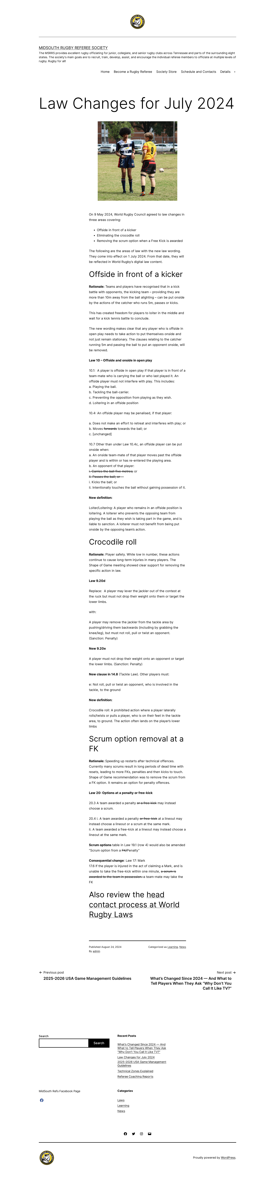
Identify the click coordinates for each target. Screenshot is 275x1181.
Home (105, 72)
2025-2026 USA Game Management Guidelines (141, 1063)
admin (96, 951)
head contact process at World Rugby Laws (134, 904)
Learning (173, 946)
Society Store (166, 72)
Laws (120, 1100)
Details (225, 72)
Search (44, 1036)
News (182, 946)
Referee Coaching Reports (135, 1076)
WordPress (228, 1157)
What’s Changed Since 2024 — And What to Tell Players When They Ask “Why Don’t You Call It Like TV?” (141, 1048)
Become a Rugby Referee (133, 72)
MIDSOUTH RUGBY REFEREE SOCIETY (73, 47)
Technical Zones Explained (135, 1071)
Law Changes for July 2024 (136, 1057)
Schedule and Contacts (198, 72)
